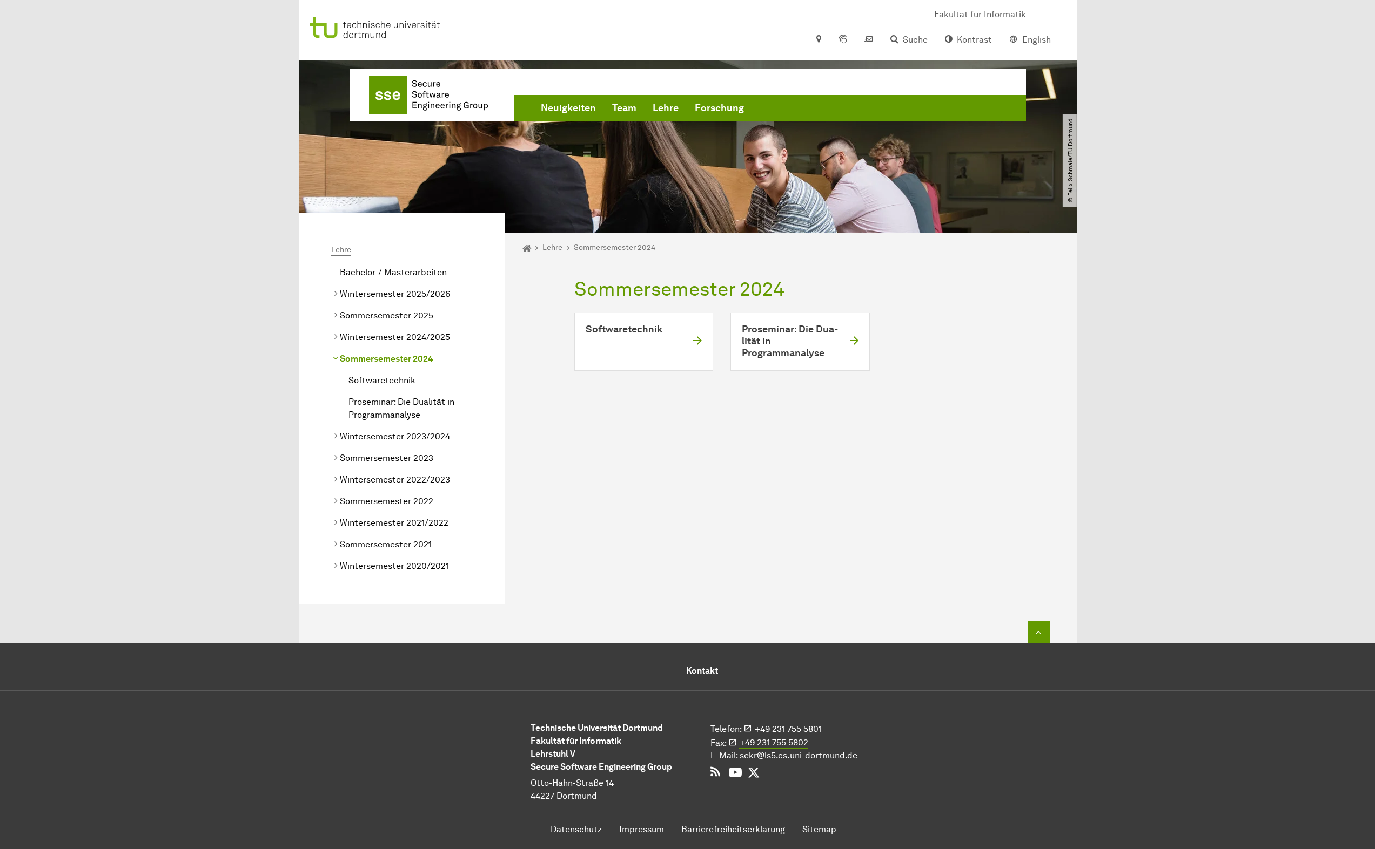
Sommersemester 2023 (386, 458)
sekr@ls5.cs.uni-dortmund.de (798, 755)
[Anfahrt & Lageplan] (818, 40)
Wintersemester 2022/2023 (395, 479)
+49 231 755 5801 (788, 729)
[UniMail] (869, 40)
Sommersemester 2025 (386, 315)
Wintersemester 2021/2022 (394, 523)
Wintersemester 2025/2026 (395, 294)
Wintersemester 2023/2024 (395, 436)
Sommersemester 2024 (386, 359)
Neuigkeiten (568, 108)
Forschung (719, 108)
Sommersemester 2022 (386, 501)
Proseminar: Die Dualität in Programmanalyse (401, 408)
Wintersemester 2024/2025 (395, 337)
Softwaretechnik (381, 380)
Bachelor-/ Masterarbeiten (393, 272)
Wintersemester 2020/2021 (394, 566)
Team (624, 108)
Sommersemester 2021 (386, 544)
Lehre (666, 108)
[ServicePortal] (843, 40)
